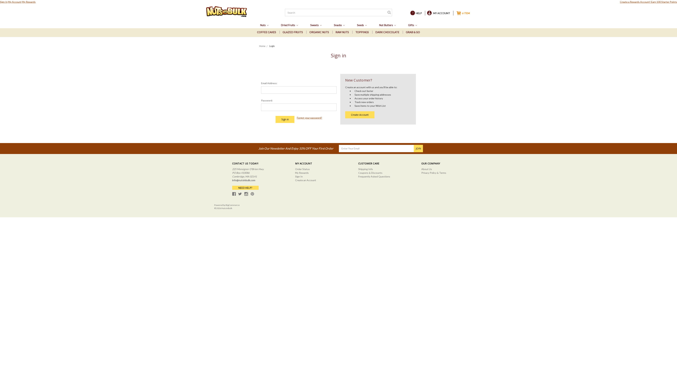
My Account (15, 1)
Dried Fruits (288, 25)
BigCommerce (233, 205)
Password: (267, 100)
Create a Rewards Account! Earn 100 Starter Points (648, 1)
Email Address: (269, 83)
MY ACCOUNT (441, 13)
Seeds (360, 25)
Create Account (360, 114)
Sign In (4, 1)
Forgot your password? (309, 117)
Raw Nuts (342, 32)
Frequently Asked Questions (374, 176)
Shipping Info (365, 169)
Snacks (338, 25)
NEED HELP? (245, 187)
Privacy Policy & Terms (433, 172)
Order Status (302, 169)
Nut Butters (386, 25)
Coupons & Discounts (370, 172)
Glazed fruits (293, 32)
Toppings (362, 32)
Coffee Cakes (266, 32)
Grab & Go (413, 32)
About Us (426, 169)
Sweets (314, 25)
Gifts (411, 25)
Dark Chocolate (387, 32)
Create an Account (305, 180)
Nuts (263, 25)
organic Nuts (319, 32)
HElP (419, 13)
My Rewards (29, 1)
